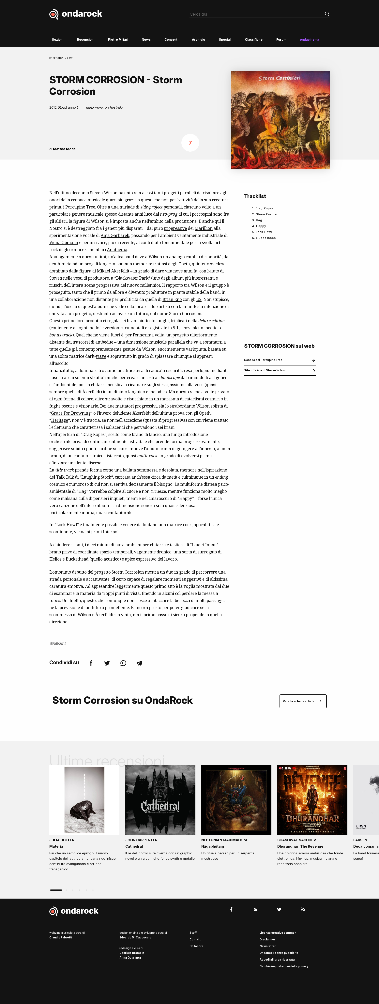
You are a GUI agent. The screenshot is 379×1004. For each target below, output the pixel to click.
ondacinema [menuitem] (309, 39)
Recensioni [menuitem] (85, 39)
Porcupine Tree (80, 207)
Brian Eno (172, 299)
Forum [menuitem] (281, 39)
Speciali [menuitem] (225, 39)
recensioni (57, 58)
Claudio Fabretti (60, 937)
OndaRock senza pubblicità (279, 952)
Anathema (117, 249)
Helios (55, 559)
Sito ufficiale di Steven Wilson (265, 370)
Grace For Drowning (71, 413)
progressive (175, 228)
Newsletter (268, 946)
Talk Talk (65, 477)
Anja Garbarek (115, 235)
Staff (193, 932)
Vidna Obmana (63, 242)
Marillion (204, 228)
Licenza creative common (278, 932)
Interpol (110, 531)
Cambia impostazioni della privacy (284, 966)
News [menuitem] (146, 39)
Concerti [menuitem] (171, 39)
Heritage (59, 420)
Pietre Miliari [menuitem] (118, 39)
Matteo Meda (64, 149)
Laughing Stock (96, 477)
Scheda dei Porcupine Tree (263, 360)
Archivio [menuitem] (198, 39)
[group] (84, 819)
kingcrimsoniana (115, 264)
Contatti (195, 939)
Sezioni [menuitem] (57, 39)
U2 (199, 299)
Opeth (184, 264)
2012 (70, 58)
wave (101, 356)
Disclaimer (267, 939)
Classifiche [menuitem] (254, 39)
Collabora (196, 946)
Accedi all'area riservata (277, 959)
